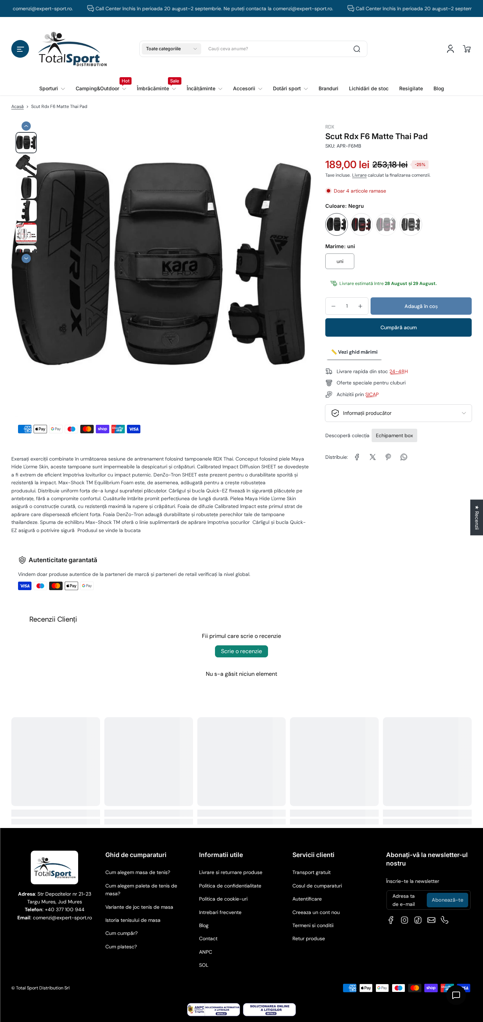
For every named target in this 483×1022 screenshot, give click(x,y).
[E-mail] (431, 920)
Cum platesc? (121, 946)
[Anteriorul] (26, 126)
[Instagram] (404, 920)
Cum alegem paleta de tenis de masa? (141, 890)
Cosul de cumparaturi (317, 886)
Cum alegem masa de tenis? (137, 872)
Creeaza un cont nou (316, 912)
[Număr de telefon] (445, 920)
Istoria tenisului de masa (133, 920)
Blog (204, 925)
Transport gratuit (311, 872)
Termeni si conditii (312, 925)
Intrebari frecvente (220, 912)
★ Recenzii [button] (477, 517)
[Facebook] (391, 920)
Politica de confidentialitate (230, 886)
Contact (208, 938)
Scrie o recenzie (241, 651)
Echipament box (394, 435)
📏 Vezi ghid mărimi (354, 352)
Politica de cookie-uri (223, 899)
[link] (101, 88)
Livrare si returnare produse (230, 872)
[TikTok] (418, 920)
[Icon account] (450, 49)
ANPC (205, 952)
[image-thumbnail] (26, 142)
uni (340, 261)
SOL (203, 965)
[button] (20, 49)
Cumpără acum (398, 327)
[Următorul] (26, 258)
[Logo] (72, 48)
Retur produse (308, 938)
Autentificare (307, 899)
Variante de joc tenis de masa (139, 907)
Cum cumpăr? (121, 933)
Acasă (17, 106)
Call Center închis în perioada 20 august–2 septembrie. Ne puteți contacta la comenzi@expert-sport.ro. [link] (199, 8)
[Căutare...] (356, 49)
